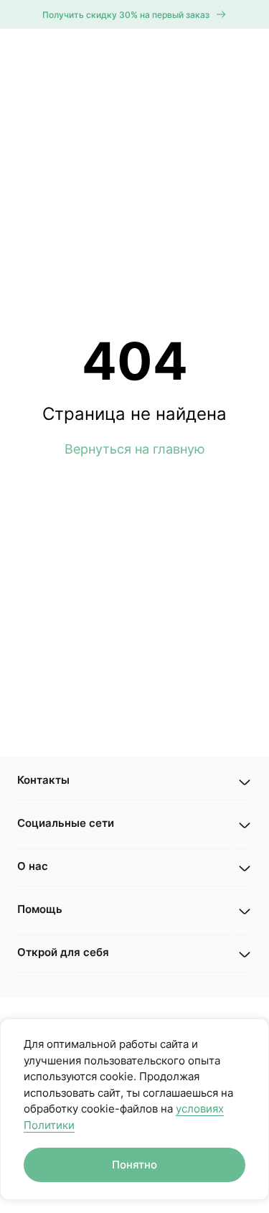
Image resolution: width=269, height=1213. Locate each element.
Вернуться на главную (135, 448)
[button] (134, 780)
